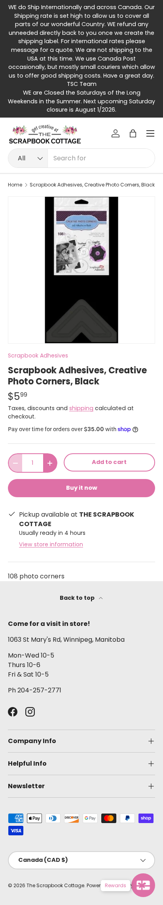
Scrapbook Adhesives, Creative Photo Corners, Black (92, 185)
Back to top (78, 598)
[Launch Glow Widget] (143, 885)
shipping (81, 408)
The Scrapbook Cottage (55, 885)
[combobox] (81, 158)
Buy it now (81, 488)
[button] (133, 133)
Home (15, 185)
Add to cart (109, 462)
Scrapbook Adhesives (38, 355)
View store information (51, 544)
